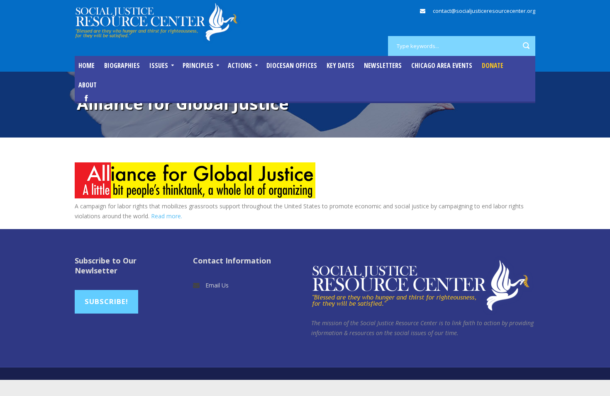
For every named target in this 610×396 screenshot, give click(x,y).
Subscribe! (106, 301)
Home (86, 65)
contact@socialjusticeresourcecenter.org (484, 10)
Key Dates (340, 65)
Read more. (166, 216)
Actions (240, 65)
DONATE (492, 65)
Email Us (217, 285)
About (87, 84)
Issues (158, 65)
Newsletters (383, 65)
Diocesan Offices (291, 65)
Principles (198, 65)
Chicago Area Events (441, 65)
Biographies (122, 65)
